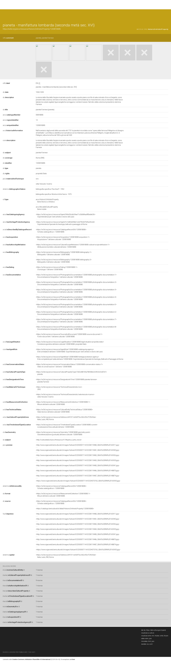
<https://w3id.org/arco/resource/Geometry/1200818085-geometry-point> (63, 433)
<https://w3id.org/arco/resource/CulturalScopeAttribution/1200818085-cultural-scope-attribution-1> (73, 246)
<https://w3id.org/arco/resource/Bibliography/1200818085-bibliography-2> (64, 261)
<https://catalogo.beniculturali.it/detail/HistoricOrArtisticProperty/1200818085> (65, 509)
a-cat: (17, 229)
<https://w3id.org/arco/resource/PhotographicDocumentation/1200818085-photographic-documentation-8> (76, 328)
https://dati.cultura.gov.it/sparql (156, 630)
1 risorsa (39, 570)
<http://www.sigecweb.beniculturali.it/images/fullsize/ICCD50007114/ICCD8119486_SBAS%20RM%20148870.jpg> (77, 471)
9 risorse (39, 580)
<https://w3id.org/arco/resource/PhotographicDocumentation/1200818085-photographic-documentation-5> (76, 306)
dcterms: (14, 189)
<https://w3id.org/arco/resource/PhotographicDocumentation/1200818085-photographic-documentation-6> (76, 313)
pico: (13, 179)
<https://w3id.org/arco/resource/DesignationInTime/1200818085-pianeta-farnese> (66, 381)
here (73, 659)
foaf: (8, 514)
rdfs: (8, 38)
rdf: (5, 199)
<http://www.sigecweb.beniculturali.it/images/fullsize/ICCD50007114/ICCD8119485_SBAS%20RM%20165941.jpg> (77, 465)
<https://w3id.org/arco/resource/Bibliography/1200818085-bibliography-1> (64, 253)
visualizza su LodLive (147, 633)
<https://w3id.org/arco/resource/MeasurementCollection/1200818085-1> (63, 403)
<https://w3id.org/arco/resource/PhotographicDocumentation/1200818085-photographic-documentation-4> (76, 298)
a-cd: (13, 130)
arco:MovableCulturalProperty (47, 208)
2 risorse (39, 601)
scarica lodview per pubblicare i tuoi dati (19, 652)
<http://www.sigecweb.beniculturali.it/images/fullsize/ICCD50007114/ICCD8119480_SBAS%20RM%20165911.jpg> (77, 445)
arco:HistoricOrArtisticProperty (47, 201)
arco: (11, 115)
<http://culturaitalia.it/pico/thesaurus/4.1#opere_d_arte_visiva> (59, 440)
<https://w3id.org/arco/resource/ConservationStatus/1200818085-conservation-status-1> (69, 365)
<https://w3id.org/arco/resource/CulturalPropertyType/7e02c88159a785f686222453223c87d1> (71, 373)
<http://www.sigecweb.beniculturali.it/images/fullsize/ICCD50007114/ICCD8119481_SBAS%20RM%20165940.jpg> (77, 450)
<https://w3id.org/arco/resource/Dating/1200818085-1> (56, 268)
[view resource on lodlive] (167, 15)
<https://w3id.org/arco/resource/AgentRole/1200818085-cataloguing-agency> (69, 350)
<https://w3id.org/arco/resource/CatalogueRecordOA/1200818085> (61, 231)
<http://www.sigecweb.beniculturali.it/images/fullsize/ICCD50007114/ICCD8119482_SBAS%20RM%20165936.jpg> (77, 455)
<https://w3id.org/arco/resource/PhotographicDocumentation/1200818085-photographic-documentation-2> (76, 283)
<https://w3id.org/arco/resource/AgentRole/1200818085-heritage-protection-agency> (79, 358)
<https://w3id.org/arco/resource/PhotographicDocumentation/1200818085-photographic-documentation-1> (76, 276)
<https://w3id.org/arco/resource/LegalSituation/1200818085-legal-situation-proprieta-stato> (70, 343)
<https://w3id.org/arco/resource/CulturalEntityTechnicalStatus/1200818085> (64, 411)
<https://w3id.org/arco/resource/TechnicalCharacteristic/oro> (59, 388)
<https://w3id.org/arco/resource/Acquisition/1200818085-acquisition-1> (63, 238)
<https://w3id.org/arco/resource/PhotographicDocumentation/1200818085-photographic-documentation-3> (76, 291)
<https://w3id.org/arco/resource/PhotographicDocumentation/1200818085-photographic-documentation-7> (76, 320)
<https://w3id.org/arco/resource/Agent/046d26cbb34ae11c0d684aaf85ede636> (65, 215)
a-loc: (16, 417)
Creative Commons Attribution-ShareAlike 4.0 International (31, 659)
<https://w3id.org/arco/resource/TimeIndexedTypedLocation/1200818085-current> (66, 426)
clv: (9, 432)
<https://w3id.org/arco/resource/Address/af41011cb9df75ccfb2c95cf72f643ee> (66, 418)
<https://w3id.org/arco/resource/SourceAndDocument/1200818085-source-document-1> (69, 335)
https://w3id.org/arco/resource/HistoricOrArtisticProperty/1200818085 (32, 29)
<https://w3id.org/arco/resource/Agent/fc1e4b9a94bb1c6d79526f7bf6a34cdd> (65, 223)
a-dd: (13, 364)
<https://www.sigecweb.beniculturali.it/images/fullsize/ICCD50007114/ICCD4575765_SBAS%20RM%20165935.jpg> (78, 481)
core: (9, 140)
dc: (5, 92)
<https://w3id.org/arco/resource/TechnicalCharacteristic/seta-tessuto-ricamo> (65, 396)
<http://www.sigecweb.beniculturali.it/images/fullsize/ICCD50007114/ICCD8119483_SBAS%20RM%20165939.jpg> (77, 460)
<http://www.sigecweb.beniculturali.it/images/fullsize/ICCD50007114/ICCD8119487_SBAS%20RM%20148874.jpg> (77, 476)
